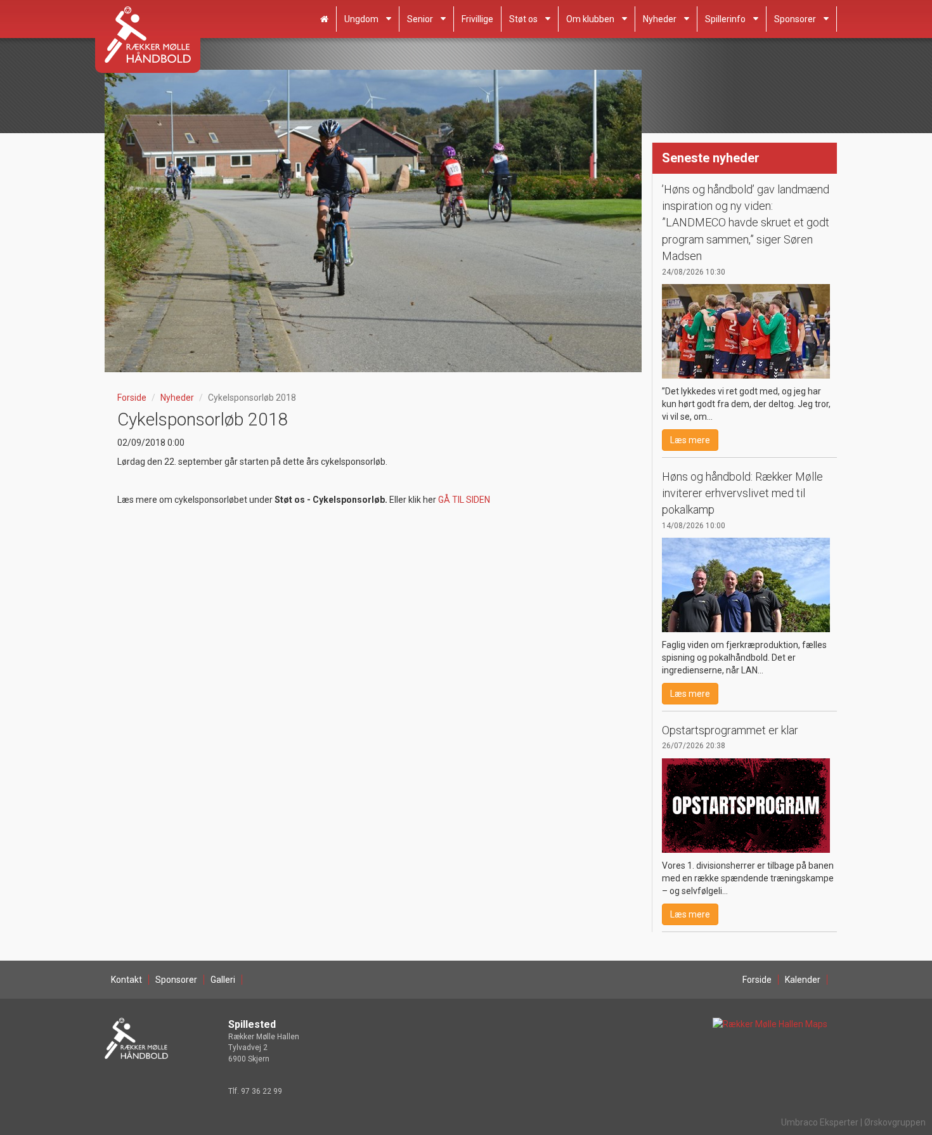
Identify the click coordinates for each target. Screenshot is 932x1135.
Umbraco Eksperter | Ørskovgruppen (853, 1122)
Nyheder (659, 19)
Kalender (802, 980)
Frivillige (477, 19)
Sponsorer (795, 19)
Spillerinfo (725, 19)
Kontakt (126, 980)
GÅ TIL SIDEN (464, 500)
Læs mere (690, 440)
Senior (420, 19)
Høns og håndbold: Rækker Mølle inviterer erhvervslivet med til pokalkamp (742, 493)
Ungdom (361, 19)
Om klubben (590, 19)
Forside (131, 397)
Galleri (222, 980)
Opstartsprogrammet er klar (730, 730)
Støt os (523, 19)
